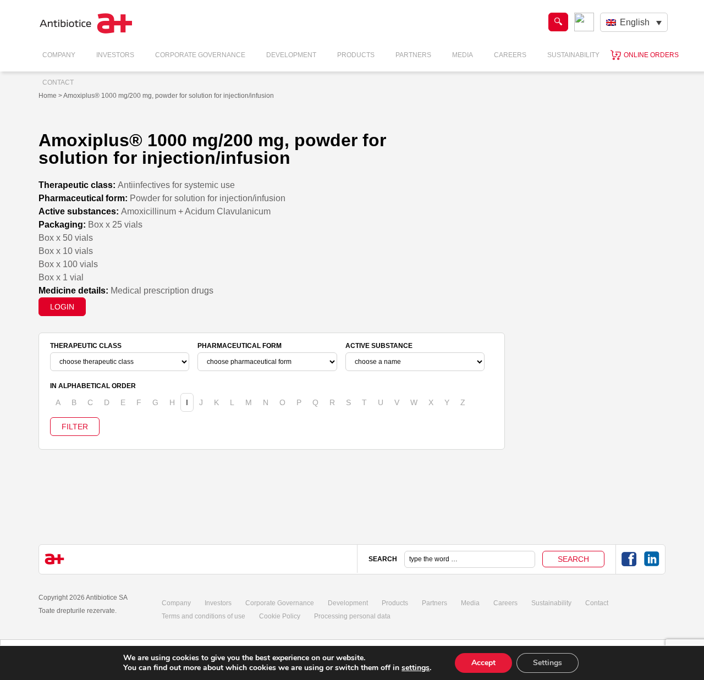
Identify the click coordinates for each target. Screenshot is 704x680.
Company (58, 55)
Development (291, 55)
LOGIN (62, 306)
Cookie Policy (279, 616)
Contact (58, 82)
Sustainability (573, 55)
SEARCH (383, 559)
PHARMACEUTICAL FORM (239, 346)
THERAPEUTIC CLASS (86, 346)
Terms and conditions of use (203, 616)
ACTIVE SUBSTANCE (379, 346)
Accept (483, 662)
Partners (413, 55)
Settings (547, 662)
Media (462, 55)
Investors (115, 55)
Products (356, 55)
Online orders (651, 55)
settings (416, 668)
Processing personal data (352, 616)
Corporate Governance (200, 55)
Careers (510, 55)
